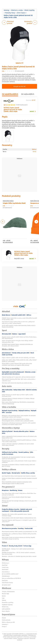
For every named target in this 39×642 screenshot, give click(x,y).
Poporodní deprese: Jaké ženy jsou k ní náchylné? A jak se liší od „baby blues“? (19, 520)
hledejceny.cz (5, 563)
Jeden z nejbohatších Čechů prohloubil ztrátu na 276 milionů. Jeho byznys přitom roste (19, 437)
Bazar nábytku (6, 611)
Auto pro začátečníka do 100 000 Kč (11, 578)
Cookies (15, 638)
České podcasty (6, 620)
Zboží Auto (5, 580)
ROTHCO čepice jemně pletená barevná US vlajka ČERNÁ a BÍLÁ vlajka (13, 109)
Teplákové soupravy (7, 604)
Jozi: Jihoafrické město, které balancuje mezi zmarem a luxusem (19, 476)
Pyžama (4, 600)
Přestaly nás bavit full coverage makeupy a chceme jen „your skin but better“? (19, 501)
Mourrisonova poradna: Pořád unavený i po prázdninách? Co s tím (19, 531)
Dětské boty (5, 607)
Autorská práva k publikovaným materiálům (15, 635)
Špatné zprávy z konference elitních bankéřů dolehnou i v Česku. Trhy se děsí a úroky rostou (19, 440)
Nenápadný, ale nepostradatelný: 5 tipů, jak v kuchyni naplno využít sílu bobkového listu (18, 457)
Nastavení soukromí (23, 638)
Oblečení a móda (17, 10)
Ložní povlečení (6, 609)
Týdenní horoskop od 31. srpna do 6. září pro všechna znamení (18, 377)
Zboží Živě (4, 565)
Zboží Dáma (5, 569)
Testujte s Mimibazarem (8, 591)
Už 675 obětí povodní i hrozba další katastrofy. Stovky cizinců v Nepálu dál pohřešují (18, 326)
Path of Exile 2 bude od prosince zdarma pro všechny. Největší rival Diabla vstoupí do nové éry (18, 538)
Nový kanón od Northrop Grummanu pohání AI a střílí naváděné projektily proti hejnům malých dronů (19, 423)
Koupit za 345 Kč (20, 86)
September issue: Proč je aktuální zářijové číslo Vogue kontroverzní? (16, 497)
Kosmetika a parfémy (7, 602)
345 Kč (32, 111)
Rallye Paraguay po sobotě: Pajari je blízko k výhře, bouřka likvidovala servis (17, 395)
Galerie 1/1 (19, 63)
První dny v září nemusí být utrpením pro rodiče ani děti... (17, 383)
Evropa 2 (4, 626)
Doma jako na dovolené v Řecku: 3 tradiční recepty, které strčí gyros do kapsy (18, 465)
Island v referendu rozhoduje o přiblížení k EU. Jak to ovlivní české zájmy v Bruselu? (18, 444)
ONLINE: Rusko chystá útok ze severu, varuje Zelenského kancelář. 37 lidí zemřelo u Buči (19, 318)
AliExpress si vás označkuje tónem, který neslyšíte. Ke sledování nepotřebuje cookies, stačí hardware (19, 416)
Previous (3, 221)
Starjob (4, 618)
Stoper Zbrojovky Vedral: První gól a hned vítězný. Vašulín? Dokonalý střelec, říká (17, 341)
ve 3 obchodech (8, 242)
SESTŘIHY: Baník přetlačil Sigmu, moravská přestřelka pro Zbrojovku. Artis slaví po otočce (17, 345)
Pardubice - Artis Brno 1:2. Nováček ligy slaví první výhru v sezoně (19, 556)
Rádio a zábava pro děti (8, 622)
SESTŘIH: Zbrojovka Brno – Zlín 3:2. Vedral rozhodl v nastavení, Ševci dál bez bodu (18, 553)
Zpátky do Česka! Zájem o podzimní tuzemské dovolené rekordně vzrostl (19, 479)
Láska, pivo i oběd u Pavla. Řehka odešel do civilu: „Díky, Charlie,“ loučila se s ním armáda (19, 360)
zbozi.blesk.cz (5, 572)
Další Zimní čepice (8, 201)
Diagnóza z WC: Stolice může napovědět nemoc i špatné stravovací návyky (17, 515)
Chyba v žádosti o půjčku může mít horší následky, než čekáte (18, 358)
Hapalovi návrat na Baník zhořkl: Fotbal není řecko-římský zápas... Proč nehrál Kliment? (19, 337)
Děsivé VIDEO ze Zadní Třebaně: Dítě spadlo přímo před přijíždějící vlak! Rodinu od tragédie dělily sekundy (17, 364)
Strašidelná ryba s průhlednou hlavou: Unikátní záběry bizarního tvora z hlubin (19, 534)
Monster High (5, 594)
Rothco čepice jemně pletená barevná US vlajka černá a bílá (18, 67)
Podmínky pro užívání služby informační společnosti (19, 636)
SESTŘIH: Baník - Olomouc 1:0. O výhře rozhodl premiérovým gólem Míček (18, 549)
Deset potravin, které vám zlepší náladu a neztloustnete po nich (19, 518)
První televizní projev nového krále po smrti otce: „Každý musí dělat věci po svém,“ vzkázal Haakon (18, 322)
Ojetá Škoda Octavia (7, 582)
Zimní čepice (21, 13)
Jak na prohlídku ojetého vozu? (10, 574)
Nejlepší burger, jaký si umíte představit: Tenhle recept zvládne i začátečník (19, 461)
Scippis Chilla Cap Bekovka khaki (14, 203)
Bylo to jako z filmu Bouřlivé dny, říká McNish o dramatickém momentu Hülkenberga (18, 402)
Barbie (4, 596)
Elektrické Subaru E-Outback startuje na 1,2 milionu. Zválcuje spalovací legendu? (18, 399)
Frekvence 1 (5, 624)
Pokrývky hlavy (10, 13)
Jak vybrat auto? (6, 585)
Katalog (6, 10)
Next (36, 221)
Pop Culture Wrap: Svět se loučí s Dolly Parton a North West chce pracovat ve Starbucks (19, 494)
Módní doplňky (29, 10)
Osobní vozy (5, 567)
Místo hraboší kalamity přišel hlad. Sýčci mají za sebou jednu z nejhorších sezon (18, 380)
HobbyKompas (6, 576)
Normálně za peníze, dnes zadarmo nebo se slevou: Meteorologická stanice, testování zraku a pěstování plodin (17, 420)
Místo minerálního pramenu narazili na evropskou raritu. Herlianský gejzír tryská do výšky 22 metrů (17, 482)
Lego (3, 598)
